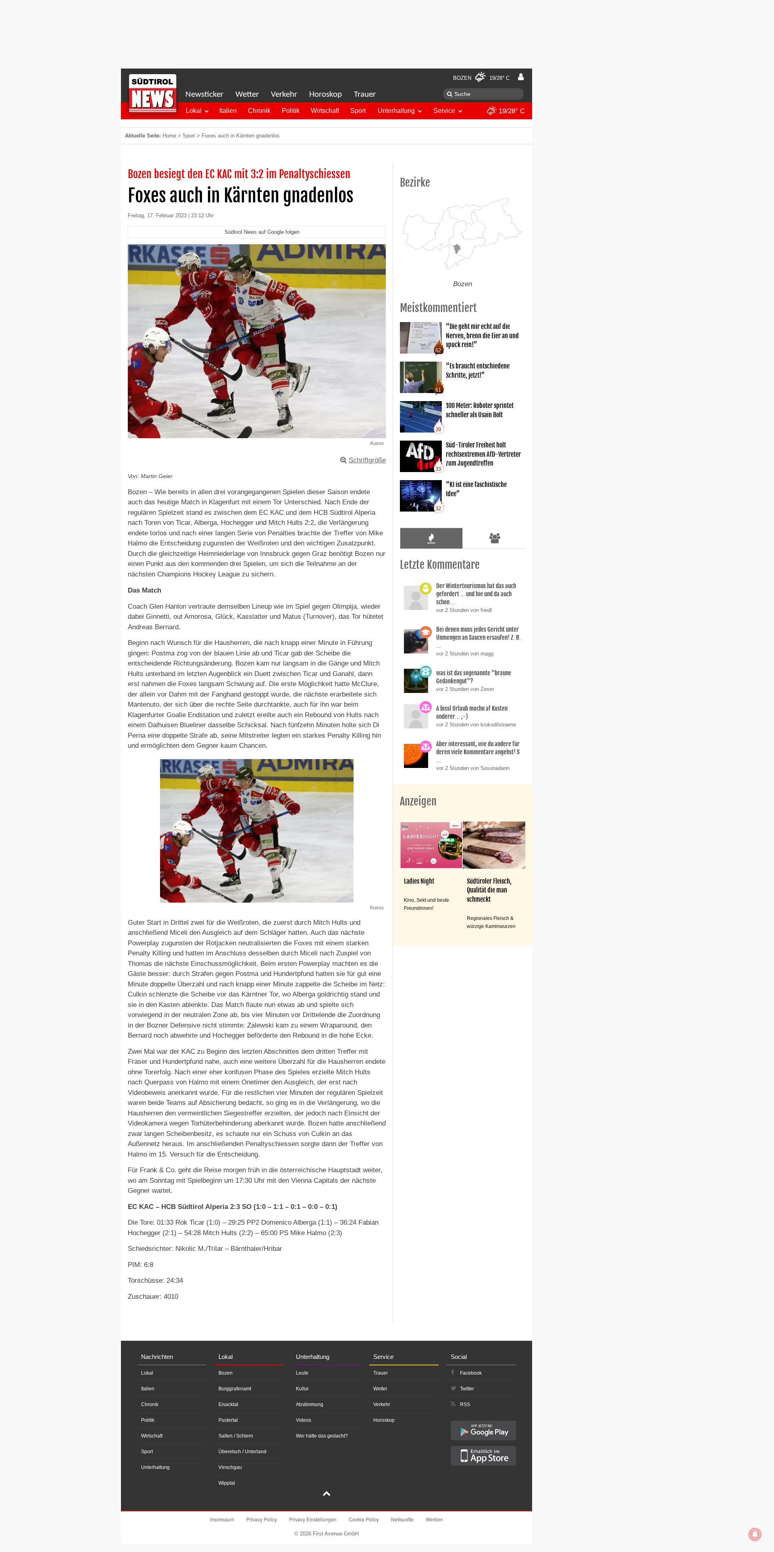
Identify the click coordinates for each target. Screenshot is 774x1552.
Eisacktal (228, 1404)
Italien (228, 110)
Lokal (194, 110)
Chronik (259, 110)
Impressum (222, 1519)
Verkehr (284, 94)
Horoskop (325, 94)
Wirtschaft (325, 110)
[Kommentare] (431, 538)
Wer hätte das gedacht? (322, 1436)
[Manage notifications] (755, 1534)
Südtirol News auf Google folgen (262, 232)
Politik (291, 110)
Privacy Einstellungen (313, 1519)
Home (169, 136)
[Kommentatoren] (495, 538)
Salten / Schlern (235, 1436)
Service (444, 110)
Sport (358, 110)
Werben (434, 1519)
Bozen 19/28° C (481, 78)
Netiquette (402, 1519)
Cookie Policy (364, 1519)
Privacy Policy (261, 1519)
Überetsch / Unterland (242, 1451)
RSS (465, 1404)
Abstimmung (309, 1404)
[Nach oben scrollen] (326, 1494)
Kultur (302, 1389)
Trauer (365, 94)
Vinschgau (230, 1467)
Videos (303, 1420)
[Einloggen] (521, 77)
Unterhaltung (396, 110)
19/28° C (511, 111)
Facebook (471, 1373)
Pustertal (228, 1420)
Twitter (467, 1389)
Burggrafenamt (234, 1389)
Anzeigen (418, 801)
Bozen (225, 1373)
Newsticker (204, 94)
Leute (302, 1373)
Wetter (247, 94)
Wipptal (226, 1483)
